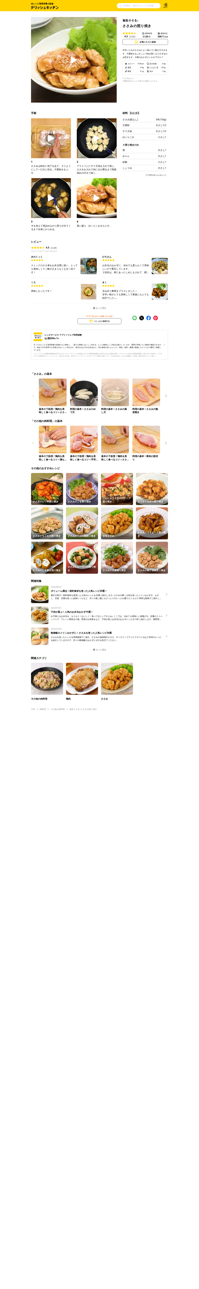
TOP (33, 709)
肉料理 (43, 709)
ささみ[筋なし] (130, 119)
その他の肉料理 (57, 709)
